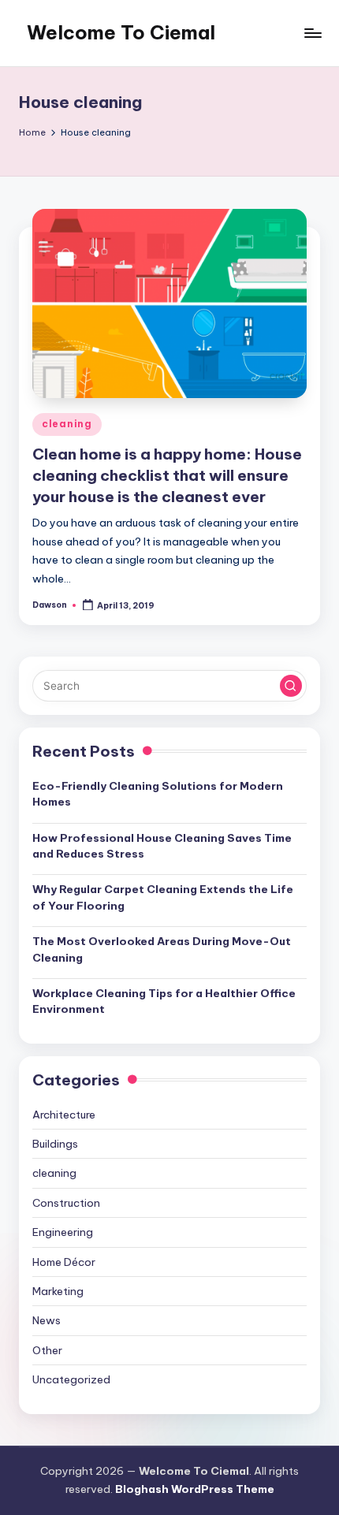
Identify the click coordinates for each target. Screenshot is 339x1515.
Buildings (55, 1144)
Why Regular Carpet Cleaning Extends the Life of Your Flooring (162, 897)
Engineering (62, 1232)
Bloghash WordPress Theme (194, 1489)
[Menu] (312, 32)
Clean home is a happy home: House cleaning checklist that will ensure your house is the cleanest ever (167, 475)
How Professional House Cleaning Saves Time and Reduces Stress (162, 846)
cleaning (67, 424)
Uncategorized (71, 1379)
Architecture (63, 1114)
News (46, 1320)
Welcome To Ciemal (121, 32)
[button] (291, 686)
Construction (66, 1203)
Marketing (58, 1291)
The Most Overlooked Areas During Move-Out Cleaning (161, 949)
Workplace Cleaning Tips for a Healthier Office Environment (164, 1001)
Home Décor (63, 1262)
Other (47, 1350)
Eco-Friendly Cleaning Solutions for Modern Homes (157, 794)
